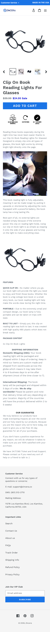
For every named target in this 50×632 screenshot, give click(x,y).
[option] (13, 72)
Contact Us (11, 530)
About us (10, 538)
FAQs (8, 545)
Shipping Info (12, 560)
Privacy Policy (12, 574)
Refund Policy (12, 567)
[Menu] (45, 10)
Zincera (29, 623)
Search (9, 523)
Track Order (11, 552)
